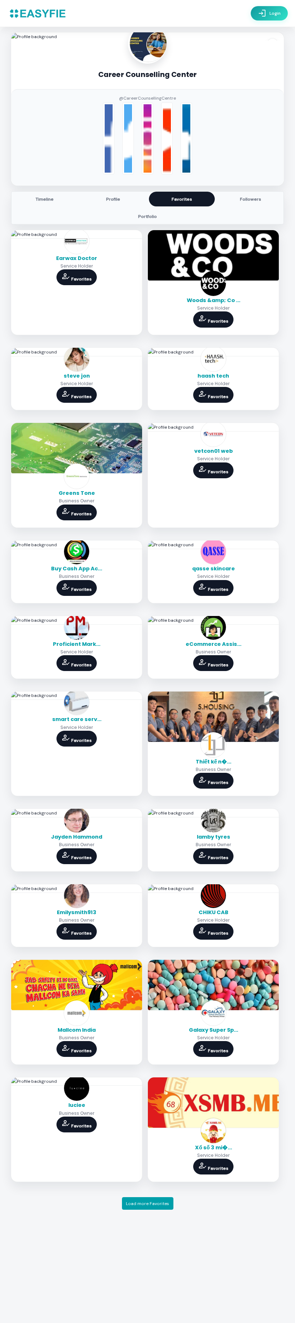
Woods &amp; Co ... (213, 300)
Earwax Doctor (76, 258)
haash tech (213, 375)
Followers (250, 199)
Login (269, 13)
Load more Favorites (147, 1203)
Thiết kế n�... (213, 761)
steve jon (77, 375)
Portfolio (147, 216)
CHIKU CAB (213, 912)
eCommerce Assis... (213, 644)
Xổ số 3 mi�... (213, 1147)
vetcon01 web (213, 451)
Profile (113, 199)
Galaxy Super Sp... (213, 1030)
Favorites (182, 199)
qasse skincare (213, 568)
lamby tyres (213, 836)
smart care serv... (76, 719)
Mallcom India (77, 1030)
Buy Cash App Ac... (76, 568)
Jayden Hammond (76, 836)
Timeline (45, 199)
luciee (76, 1105)
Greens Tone (77, 493)
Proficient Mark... (76, 644)
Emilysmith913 (76, 912)
